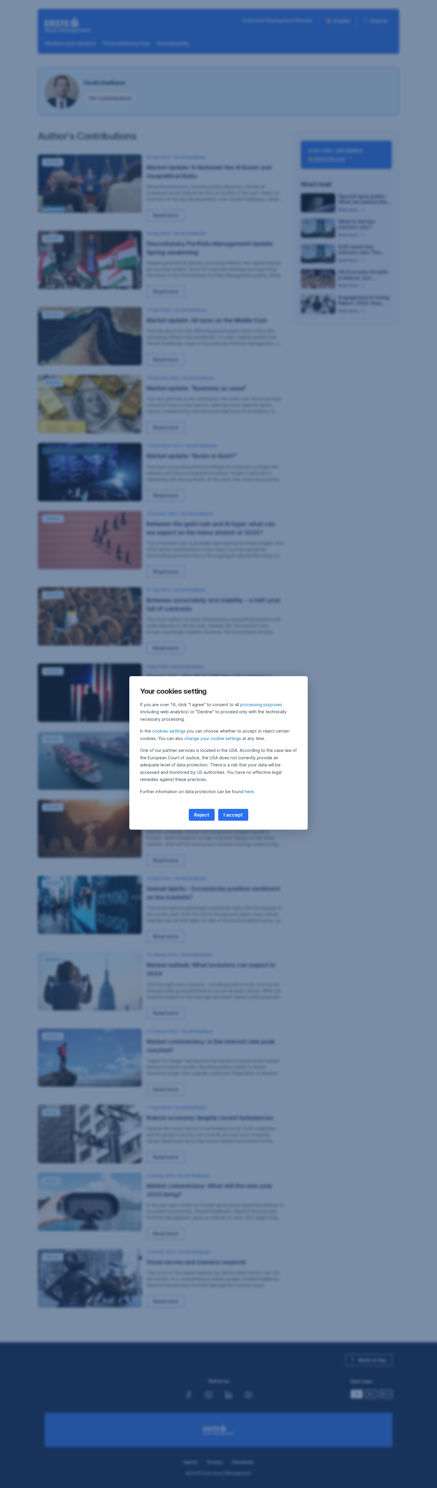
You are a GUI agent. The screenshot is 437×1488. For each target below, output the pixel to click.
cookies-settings (169, 730)
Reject (201, 815)
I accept (233, 815)
